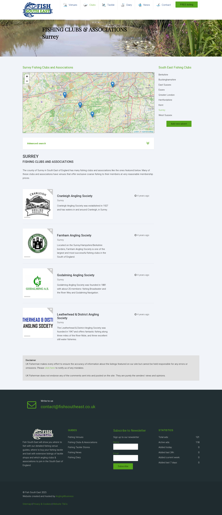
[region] (111, 38)
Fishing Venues (75, 437)
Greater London (167, 95)
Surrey (60, 200)
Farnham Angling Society (74, 235)
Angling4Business (65, 496)
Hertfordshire (165, 100)
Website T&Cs (60, 504)
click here (50, 368)
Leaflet (136, 131)
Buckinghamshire (167, 79)
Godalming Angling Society (75, 275)
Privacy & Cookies (42, 504)
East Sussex (165, 84)
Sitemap (27, 504)
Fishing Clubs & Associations (82, 442)
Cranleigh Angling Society (74, 196)
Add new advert (179, 123)
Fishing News (74, 452)
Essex (162, 89)
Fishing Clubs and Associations (48, 162)
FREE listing (186, 4)
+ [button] (27, 76)
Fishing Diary (74, 457)
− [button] (27, 81)
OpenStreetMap (147, 131)
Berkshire (163, 74)
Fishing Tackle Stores (79, 447)
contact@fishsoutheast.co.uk (68, 406)
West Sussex (165, 115)
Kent (161, 105)
